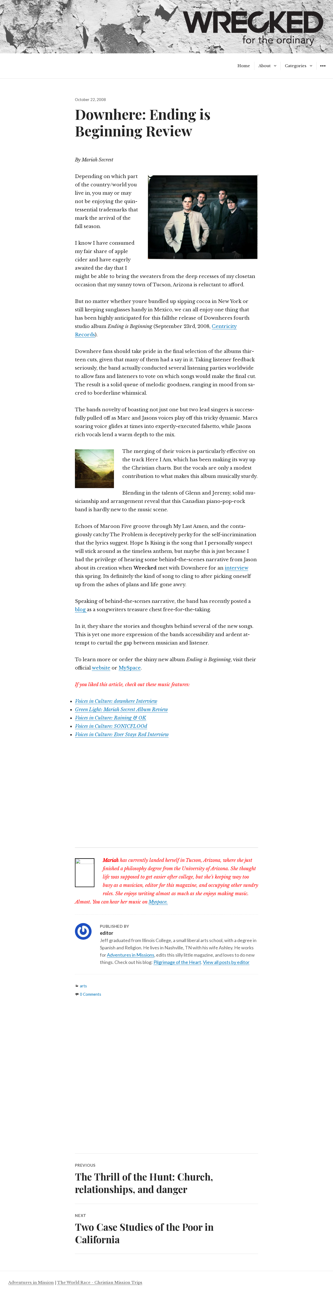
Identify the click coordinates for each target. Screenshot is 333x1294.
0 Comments (90, 994)
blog (81, 610)
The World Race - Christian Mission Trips (99, 1282)
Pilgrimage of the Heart (177, 962)
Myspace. (158, 902)
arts (83, 985)
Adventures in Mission (31, 1282)
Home (244, 65)
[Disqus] (166, 1080)
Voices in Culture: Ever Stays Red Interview (122, 734)
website (101, 668)
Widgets (323, 69)
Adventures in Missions (130, 955)
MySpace (130, 668)
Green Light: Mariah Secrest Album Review (121, 709)
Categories (295, 65)
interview (236, 568)
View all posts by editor (226, 962)
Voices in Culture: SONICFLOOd (111, 726)
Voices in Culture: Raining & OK (110, 718)
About (265, 65)
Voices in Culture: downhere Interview (116, 701)
